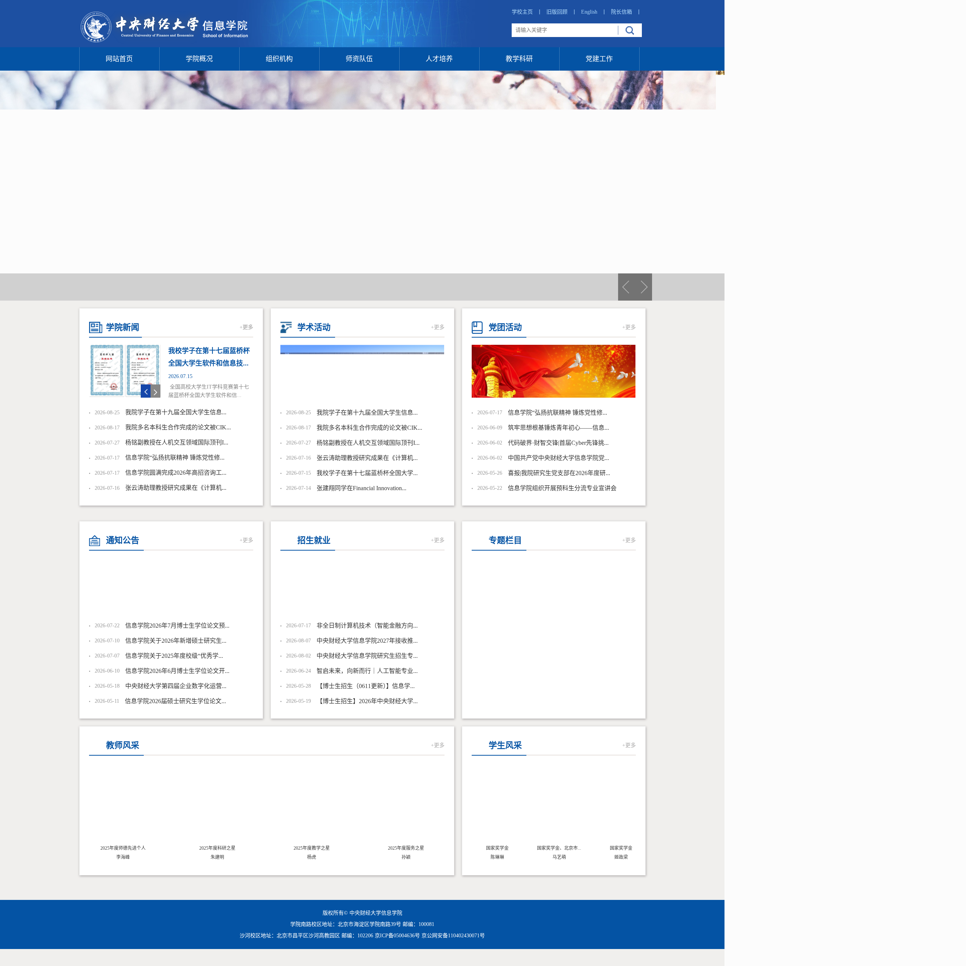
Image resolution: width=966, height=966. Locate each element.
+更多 (246, 327)
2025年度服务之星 (406, 848)
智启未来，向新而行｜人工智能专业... (367, 671)
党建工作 (599, 59)
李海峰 (123, 857)
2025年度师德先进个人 (123, 848)
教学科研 (519, 59)
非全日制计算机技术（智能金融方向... (367, 625)
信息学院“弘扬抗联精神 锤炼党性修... (175, 457)
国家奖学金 (486, 848)
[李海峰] (123, 805)
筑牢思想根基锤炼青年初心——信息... (558, 427)
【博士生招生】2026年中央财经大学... (367, 701)
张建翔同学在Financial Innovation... (361, 488)
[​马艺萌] (548, 805)
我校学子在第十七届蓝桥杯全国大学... (367, 473)
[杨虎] (311, 805)
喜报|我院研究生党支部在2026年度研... (559, 473)
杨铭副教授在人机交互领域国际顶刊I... (176, 442)
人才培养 (439, 59)
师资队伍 (359, 59)
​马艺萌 (548, 857)
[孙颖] (406, 805)
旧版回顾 (561, 12)
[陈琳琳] (486, 805)
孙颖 (406, 857)
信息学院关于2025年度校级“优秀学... (174, 656)
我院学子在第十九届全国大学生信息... (175, 412)
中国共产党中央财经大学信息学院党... (558, 458)
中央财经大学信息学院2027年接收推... (367, 640)
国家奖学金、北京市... (548, 848)
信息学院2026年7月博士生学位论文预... (177, 625)
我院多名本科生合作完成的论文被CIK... (178, 427)
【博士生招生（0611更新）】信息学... (366, 686)
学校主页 (527, 12)
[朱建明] (217, 805)
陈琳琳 (486, 857)
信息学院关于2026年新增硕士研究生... (175, 640)
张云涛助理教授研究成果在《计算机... (175, 488)
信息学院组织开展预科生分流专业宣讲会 (562, 488)
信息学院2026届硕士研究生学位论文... (175, 701)
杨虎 (311, 857)
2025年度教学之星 (312, 848)
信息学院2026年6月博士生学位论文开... (177, 671)
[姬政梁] (610, 805)
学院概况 (199, 59)
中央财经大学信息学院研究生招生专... (367, 656)
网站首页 (119, 59)
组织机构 (279, 59)
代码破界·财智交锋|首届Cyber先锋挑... (558, 443)
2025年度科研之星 (217, 848)
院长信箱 (626, 12)
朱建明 (217, 857)
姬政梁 (610, 857)
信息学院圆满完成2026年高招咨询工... (175, 472)
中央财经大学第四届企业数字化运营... (175, 686)
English (594, 12)
